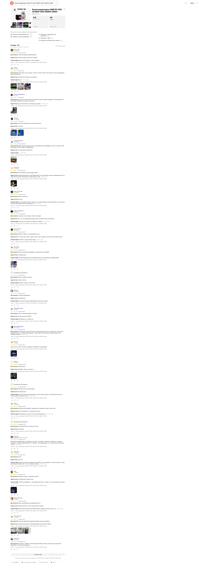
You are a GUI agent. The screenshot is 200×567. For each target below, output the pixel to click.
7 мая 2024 (20, 121)
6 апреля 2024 (21, 250)
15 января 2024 (21, 474)
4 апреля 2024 (21, 293)
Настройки (45, 562)
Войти (192, 3)
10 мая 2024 (21, 97)
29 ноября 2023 (21, 454)
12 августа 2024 (22, 52)
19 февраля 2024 (22, 406)
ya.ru (54, 562)
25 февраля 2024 (22, 364)
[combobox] (34, 3)
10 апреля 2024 (21, 232)
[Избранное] (186, 3)
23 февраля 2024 (22, 501)
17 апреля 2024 (21, 213)
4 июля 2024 (21, 70)
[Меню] (196, 3)
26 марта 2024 (21, 329)
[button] (13, 25)
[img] (14, 52)
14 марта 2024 (21, 519)
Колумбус (16, 562)
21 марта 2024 (21, 344)
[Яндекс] (12, 3)
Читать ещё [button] (26, 79)
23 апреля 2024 (21, 170)
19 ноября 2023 (21, 541)
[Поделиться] (64, 9)
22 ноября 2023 (21, 439)
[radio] (12, 64)
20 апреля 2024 (21, 194)
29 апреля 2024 (21, 143)
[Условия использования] (63, 33)
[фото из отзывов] (14, 86)
